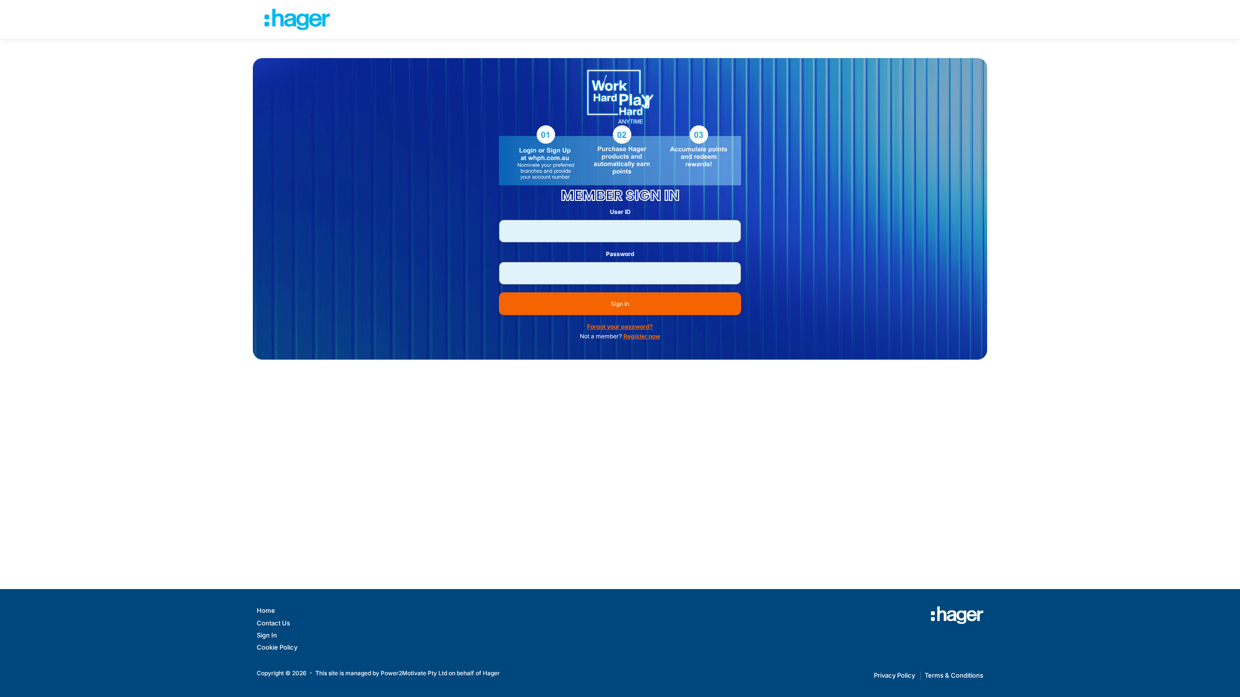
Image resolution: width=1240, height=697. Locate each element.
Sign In (620, 303)
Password (620, 254)
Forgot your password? (620, 326)
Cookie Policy (277, 647)
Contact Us (273, 623)
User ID (620, 211)
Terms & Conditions (954, 675)
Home (266, 610)
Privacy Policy (894, 675)
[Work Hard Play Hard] (957, 615)
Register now (641, 336)
